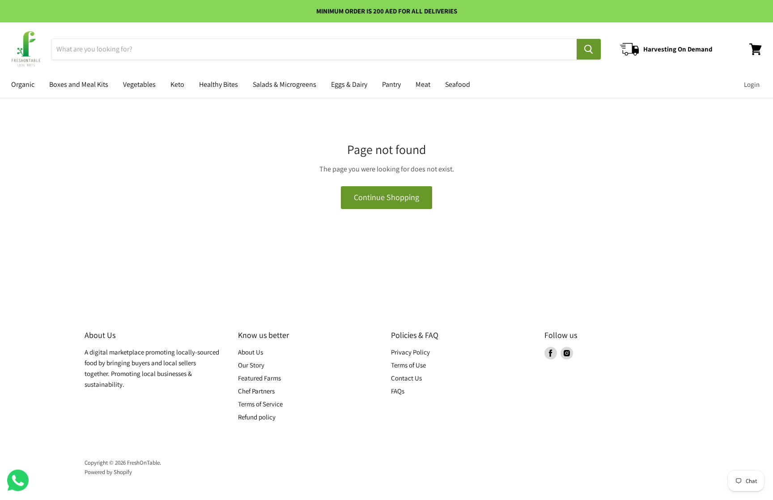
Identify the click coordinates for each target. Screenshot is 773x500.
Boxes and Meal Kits (78, 84)
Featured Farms (259, 378)
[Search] (589, 49)
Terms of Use (408, 365)
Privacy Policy (410, 352)
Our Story (251, 365)
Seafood (457, 84)
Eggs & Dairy (349, 84)
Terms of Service (260, 404)
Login (752, 84)
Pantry (391, 84)
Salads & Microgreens (284, 84)
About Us (250, 352)
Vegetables (139, 84)
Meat (423, 84)
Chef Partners (256, 391)
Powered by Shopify (108, 472)
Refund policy (257, 417)
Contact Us (406, 378)
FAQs (397, 391)
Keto (177, 84)
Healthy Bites (218, 84)
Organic (22, 84)
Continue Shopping (386, 197)
